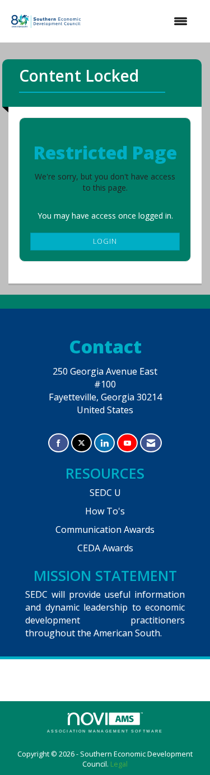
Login (105, 241)
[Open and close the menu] (141, 21)
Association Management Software (105, 731)
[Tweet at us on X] (81, 443)
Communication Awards (105, 529)
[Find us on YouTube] (127, 443)
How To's (105, 511)
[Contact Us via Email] (151, 443)
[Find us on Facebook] (58, 443)
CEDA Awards (105, 548)
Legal (119, 764)
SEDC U (105, 492)
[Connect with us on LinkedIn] (104, 443)
